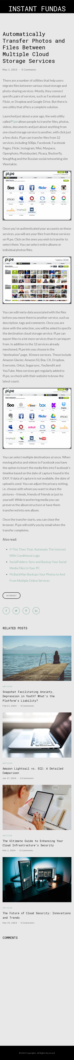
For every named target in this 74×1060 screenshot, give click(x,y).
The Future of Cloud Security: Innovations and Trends (37, 915)
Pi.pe (14, 121)
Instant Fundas (37, 8)
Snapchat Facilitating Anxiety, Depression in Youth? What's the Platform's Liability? (29, 696)
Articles (7, 686)
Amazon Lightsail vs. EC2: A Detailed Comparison (33, 771)
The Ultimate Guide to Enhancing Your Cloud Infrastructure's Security (33, 843)
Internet (11, 595)
